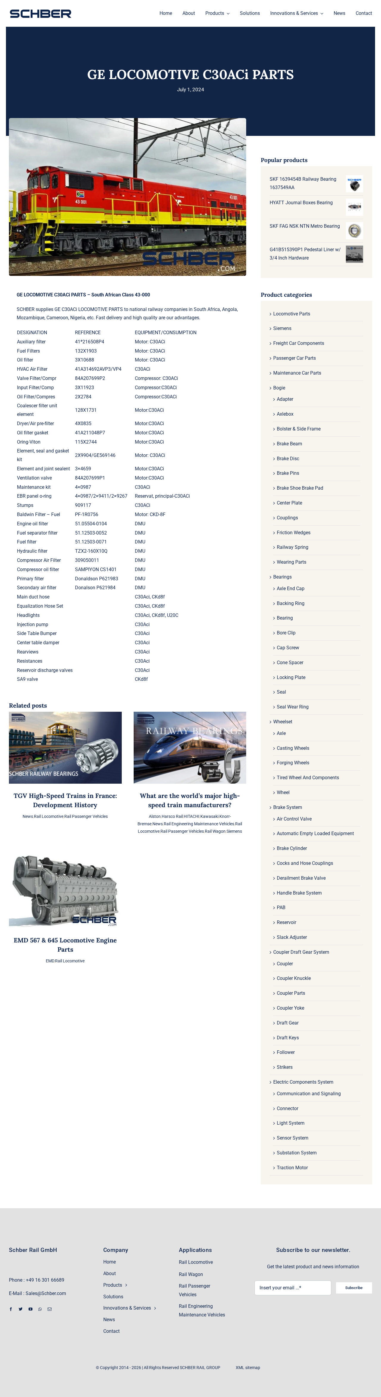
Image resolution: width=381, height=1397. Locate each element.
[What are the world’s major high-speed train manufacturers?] (190, 716)
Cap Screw (288, 647)
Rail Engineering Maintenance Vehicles (199, 823)
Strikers (285, 1067)
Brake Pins (288, 473)
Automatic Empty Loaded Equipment (315, 833)
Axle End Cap (291, 588)
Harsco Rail (172, 816)
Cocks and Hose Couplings (305, 863)
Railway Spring (292, 547)
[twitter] (21, 1309)
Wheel (283, 792)
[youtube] (30, 1309)
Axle (281, 733)
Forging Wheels (293, 763)
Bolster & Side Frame (299, 429)
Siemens (234, 831)
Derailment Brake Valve (301, 878)
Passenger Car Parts (294, 358)
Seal (281, 692)
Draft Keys (288, 1038)
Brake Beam (289, 444)
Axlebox (285, 414)
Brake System (287, 807)
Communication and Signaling (309, 1093)
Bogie (279, 388)
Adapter (285, 399)
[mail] (49, 1309)
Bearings (282, 577)
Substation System (297, 1153)
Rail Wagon (215, 831)
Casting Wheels (293, 748)
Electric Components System (303, 1082)
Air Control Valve (294, 819)
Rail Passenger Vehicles (86, 816)
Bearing (285, 618)
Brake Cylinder (292, 848)
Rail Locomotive (48, 816)
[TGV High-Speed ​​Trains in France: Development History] (65, 716)
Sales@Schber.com (46, 1293)
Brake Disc (288, 458)
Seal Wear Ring (293, 707)
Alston (155, 816)
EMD (50, 960)
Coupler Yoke (290, 1008)
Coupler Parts (291, 993)
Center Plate (289, 503)
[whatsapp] (40, 1309)
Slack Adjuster (292, 937)
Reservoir (286, 922)
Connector (287, 1108)
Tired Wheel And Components (308, 777)
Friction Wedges (293, 532)
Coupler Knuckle (294, 978)
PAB (281, 907)
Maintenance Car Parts (297, 373)
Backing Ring (291, 603)
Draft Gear (288, 1023)
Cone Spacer (290, 662)
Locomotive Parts (291, 314)
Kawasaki (209, 816)
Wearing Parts (291, 562)
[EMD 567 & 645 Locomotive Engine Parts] (65, 857)
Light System (291, 1123)
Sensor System (292, 1138)
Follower (286, 1052)
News (28, 816)
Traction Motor (292, 1167)
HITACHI (191, 816)
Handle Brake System (299, 893)
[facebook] (11, 1309)
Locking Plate (291, 677)
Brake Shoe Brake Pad (300, 488)
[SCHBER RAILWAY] (40, 10)
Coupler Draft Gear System (301, 952)
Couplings (287, 518)
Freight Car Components (298, 343)
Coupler (285, 964)
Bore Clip (286, 633)
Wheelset (282, 722)
